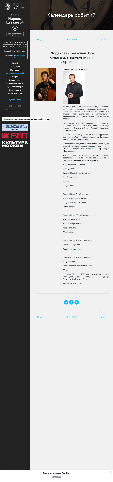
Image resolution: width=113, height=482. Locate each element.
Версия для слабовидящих (39, 119)
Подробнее (56, 477)
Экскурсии (15, 66)
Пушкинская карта (15, 87)
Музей (15, 63)
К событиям (72, 40)
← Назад (37, 40)
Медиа (15, 77)
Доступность (15, 90)
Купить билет (15, 99)
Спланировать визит (15, 83)
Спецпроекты (15, 80)
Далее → (105, 40)
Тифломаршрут (15, 93)
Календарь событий (15, 73)
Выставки (14, 70)
